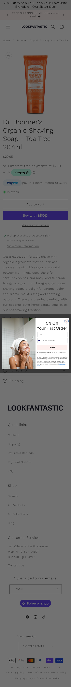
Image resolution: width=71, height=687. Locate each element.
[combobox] (41, 340)
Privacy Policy (62, 364)
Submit (52, 347)
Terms (38, 365)
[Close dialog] (66, 321)
